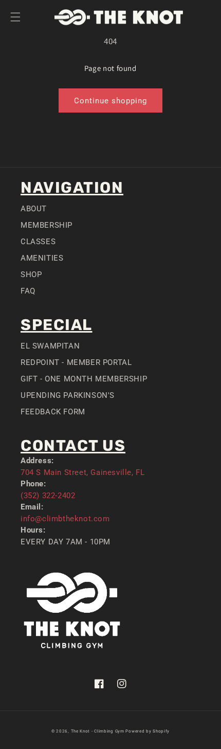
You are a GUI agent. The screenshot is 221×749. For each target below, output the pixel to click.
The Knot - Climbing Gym (97, 731)
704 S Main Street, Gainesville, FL (82, 472)
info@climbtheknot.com (65, 518)
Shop (31, 274)
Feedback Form (53, 411)
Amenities (42, 258)
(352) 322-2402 (48, 495)
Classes (38, 241)
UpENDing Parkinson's (68, 395)
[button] (15, 17)
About (34, 208)
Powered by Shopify (147, 731)
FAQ (28, 291)
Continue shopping (110, 100)
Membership (46, 225)
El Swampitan (50, 346)
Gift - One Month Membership (84, 378)
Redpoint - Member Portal (76, 362)
